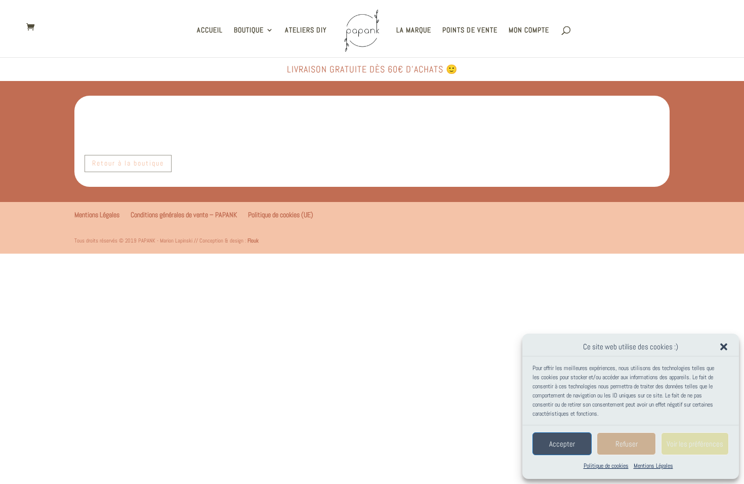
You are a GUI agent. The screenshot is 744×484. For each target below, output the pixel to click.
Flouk (253, 240)
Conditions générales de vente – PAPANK (184, 214)
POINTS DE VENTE (470, 30)
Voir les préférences (695, 444)
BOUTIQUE (249, 30)
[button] (724, 347)
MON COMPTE (529, 30)
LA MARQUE (413, 30)
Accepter (562, 444)
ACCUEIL (210, 30)
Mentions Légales (653, 466)
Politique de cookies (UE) (280, 214)
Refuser (626, 444)
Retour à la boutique (128, 163)
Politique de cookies (606, 466)
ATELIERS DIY (306, 30)
